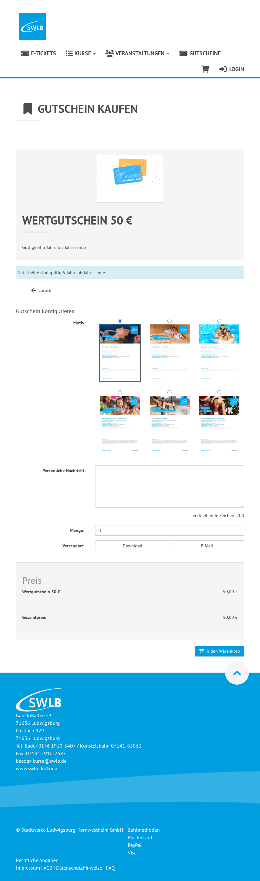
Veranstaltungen (140, 53)
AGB (47, 868)
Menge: (78, 530)
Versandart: (74, 545)
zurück (44, 290)
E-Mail (207, 546)
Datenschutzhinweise (79, 868)
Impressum (28, 868)
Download (132, 546)
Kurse (83, 53)
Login (236, 69)
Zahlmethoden (144, 830)
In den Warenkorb (222, 651)
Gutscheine (204, 53)
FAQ (110, 868)
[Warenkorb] (205, 69)
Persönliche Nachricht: (64, 470)
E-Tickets (42, 53)
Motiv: (79, 323)
